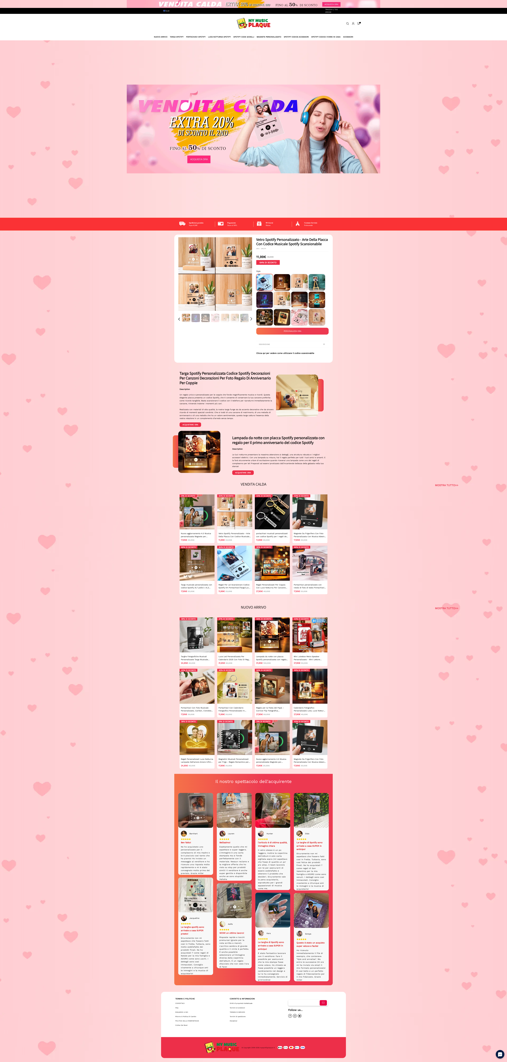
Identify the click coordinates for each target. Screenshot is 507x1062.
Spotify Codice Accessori (296, 37)
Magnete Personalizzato (269, 37)
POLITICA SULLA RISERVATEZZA (187, 1021)
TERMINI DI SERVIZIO (237, 1012)
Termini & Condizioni (237, 1008)
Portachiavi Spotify (196, 37)
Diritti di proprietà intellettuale (241, 1003)
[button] (184, 274)
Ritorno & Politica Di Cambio (185, 1016)
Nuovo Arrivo (160, 37)
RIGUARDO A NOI (181, 1012)
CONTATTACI (180, 1003)
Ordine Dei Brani (181, 1025)
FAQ (176, 1008)
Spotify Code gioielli (243, 37)
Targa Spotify (177, 37)
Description (185, 389)
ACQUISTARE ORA (190, 425)
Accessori (348, 37)
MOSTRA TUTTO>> (446, 485)
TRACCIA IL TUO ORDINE (331, 11)
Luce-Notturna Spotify (219, 37)
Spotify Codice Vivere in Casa (326, 37)
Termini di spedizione (238, 1016)
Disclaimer (233, 1021)
